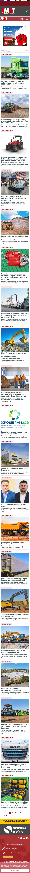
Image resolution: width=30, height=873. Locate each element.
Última (4, 815)
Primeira (5, 812)
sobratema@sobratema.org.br (12, 852)
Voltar (26, 50)
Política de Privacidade (15, 864)
